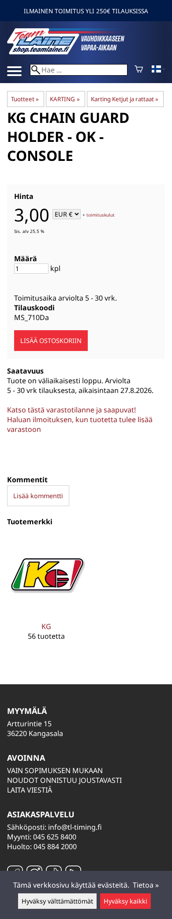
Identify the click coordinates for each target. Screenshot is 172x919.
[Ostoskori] (139, 70)
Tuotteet (25, 99)
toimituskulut (100, 215)
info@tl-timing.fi (75, 827)
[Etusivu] (73, 52)
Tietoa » (146, 885)
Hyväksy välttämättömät (57, 901)
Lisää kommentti (38, 496)
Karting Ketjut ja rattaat (124, 99)
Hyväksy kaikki (125, 901)
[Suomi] (158, 70)
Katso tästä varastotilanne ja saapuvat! (71, 410)
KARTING (64, 99)
